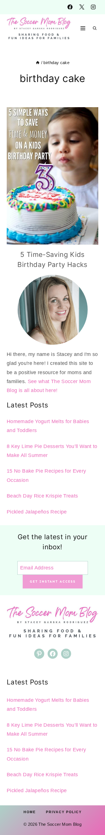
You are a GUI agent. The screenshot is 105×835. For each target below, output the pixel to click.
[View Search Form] (94, 28)
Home (30, 812)
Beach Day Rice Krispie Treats (42, 496)
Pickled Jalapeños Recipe (37, 512)
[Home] (38, 62)
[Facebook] (70, 7)
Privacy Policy (64, 812)
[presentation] (52, 176)
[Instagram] (93, 7)
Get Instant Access (53, 581)
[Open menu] (83, 28)
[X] (82, 7)
